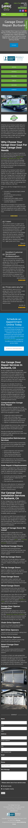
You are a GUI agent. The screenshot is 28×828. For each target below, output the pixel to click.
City (2, 746)
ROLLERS (14, 76)
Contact (14, 45)
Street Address (5, 740)
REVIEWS (14, 85)
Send (3, 793)
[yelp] (25, 10)
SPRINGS (14, 71)
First (2, 725)
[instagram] (23, 10)
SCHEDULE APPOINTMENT (14, 348)
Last (2, 731)
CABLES (14, 80)
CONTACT (14, 89)
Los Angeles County (8, 789)
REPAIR (14, 67)
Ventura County (7, 786)
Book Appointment (22, 7)
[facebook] (20, 10)
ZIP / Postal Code (6, 752)
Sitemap (18, 820)
